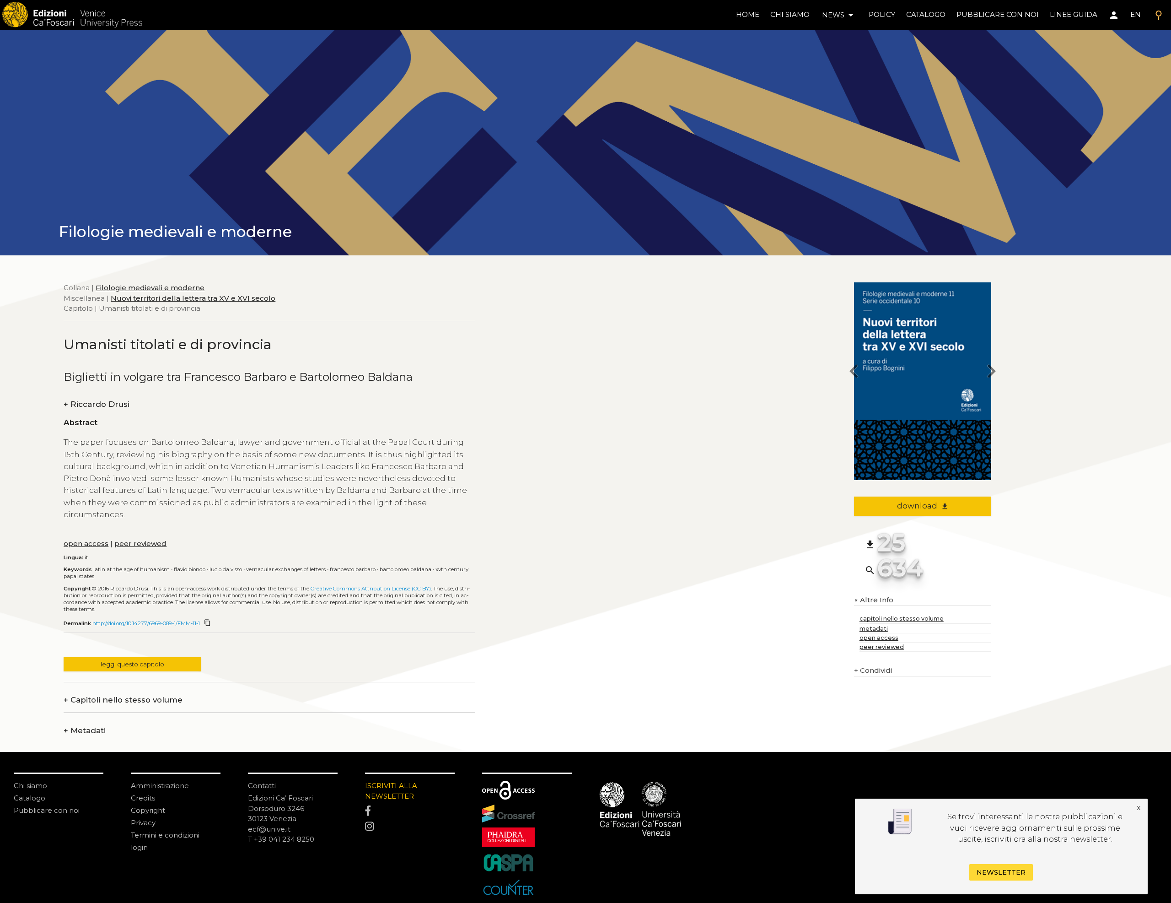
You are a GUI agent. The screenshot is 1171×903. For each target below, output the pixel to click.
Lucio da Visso (225, 569)
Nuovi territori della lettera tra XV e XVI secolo (193, 298)
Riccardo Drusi (96, 404)
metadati (873, 628)
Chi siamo (30, 785)
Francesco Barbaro (353, 569)
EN (1135, 14)
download (923, 505)
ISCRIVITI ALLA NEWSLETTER (391, 790)
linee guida (1073, 14)
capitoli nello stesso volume (901, 618)
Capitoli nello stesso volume (123, 700)
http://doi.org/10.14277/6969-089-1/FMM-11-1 (146, 623)
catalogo (925, 14)
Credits (143, 798)
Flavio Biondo (189, 569)
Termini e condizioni (165, 835)
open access (86, 543)
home (747, 14)
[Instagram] (410, 827)
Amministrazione (160, 785)
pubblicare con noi (997, 14)
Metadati (85, 730)
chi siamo (790, 14)
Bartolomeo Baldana (405, 569)
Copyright (148, 810)
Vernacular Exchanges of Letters (286, 569)
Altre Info (873, 600)
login (139, 847)
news (839, 15)
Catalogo (29, 798)
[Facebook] (410, 811)
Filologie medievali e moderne (150, 287)
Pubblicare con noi (47, 810)
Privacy (143, 822)
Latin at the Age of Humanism (131, 569)
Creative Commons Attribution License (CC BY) (371, 588)
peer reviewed (140, 543)
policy (882, 14)
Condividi (873, 670)
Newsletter (1001, 872)
